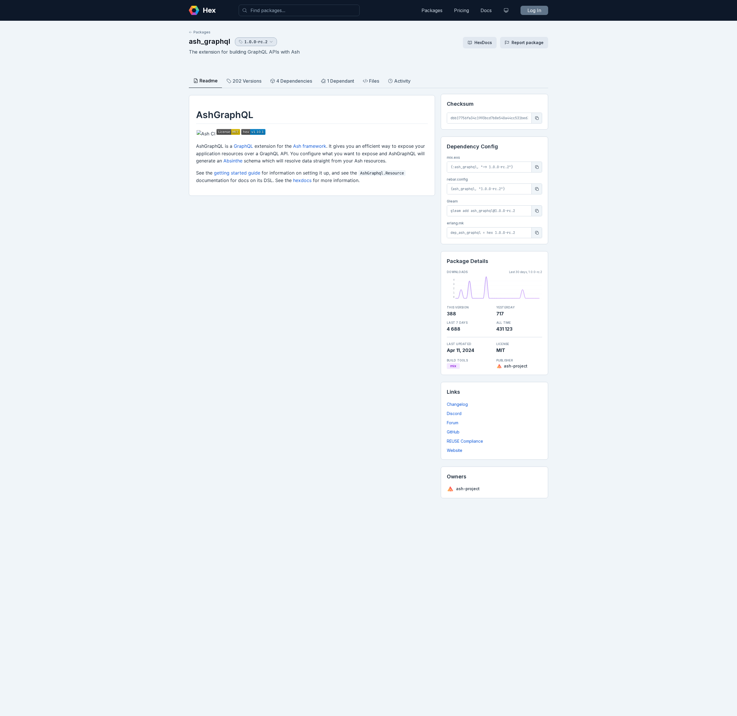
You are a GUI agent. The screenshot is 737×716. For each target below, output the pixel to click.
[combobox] (299, 10)
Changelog (457, 404)
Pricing (461, 10)
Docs (486, 10)
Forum (452, 422)
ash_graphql (209, 41)
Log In (534, 10)
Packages (431, 10)
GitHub (453, 431)
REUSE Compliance (465, 441)
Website (454, 450)
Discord (454, 413)
